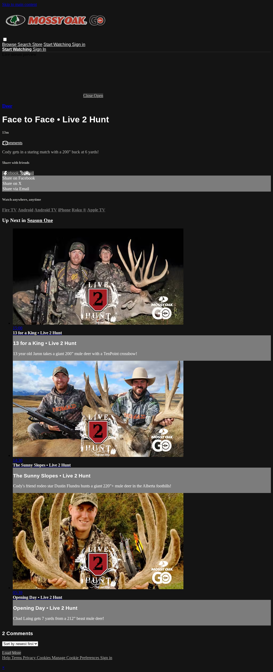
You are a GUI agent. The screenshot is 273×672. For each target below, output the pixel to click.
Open (98, 95)
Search (25, 44)
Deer (7, 106)
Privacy (30, 657)
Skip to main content (19, 4)
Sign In (39, 49)
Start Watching (57, 44)
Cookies (44, 657)
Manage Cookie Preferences (76, 657)
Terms (17, 657)
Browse (10, 44)
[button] (5, 39)
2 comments (12, 143)
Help (6, 657)
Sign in (78, 44)
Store (37, 44)
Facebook (11, 173)
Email (29, 173)
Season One (40, 220)
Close (88, 95)
